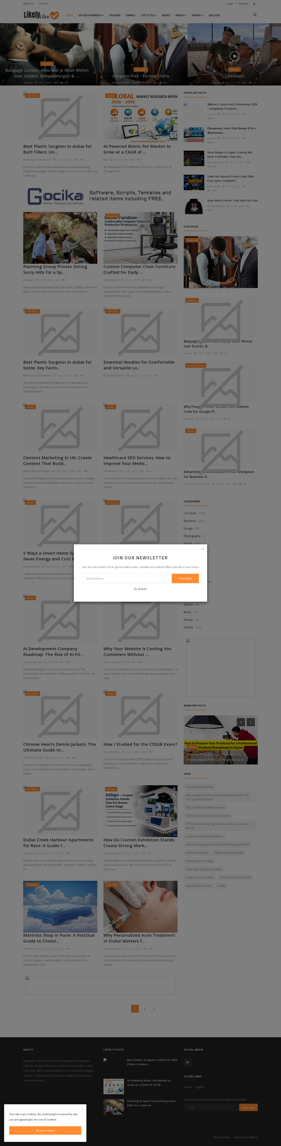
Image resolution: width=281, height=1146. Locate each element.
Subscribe (185, 578)
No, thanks (140, 588)
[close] (202, 548)
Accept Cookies (45, 1130)
